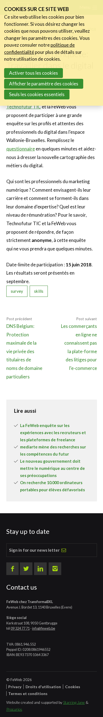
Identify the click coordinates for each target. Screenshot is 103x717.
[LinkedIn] (40, 568)
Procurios (14, 709)
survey (17, 291)
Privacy (14, 686)
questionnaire (20, 149)
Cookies (72, 686)
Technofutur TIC (23, 107)
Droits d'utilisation (43, 686)
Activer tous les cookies (33, 73)
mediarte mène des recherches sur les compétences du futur (53, 450)
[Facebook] (12, 568)
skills (38, 291)
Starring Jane (74, 702)
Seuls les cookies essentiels (37, 94)
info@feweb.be (43, 628)
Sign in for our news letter (34, 550)
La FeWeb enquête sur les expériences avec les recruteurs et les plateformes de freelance (53, 432)
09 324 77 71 (20, 628)
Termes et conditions (28, 693)
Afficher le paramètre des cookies (43, 84)
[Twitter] (26, 568)
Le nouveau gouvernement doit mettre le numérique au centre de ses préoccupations (52, 468)
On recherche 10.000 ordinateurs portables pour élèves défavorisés (52, 486)
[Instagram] (55, 568)
